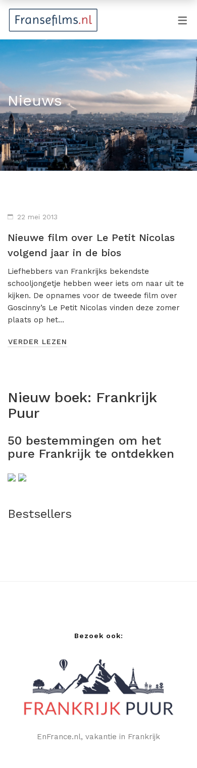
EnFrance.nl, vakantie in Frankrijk (98, 736)
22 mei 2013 (37, 217)
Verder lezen (37, 342)
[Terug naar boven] (169, 740)
